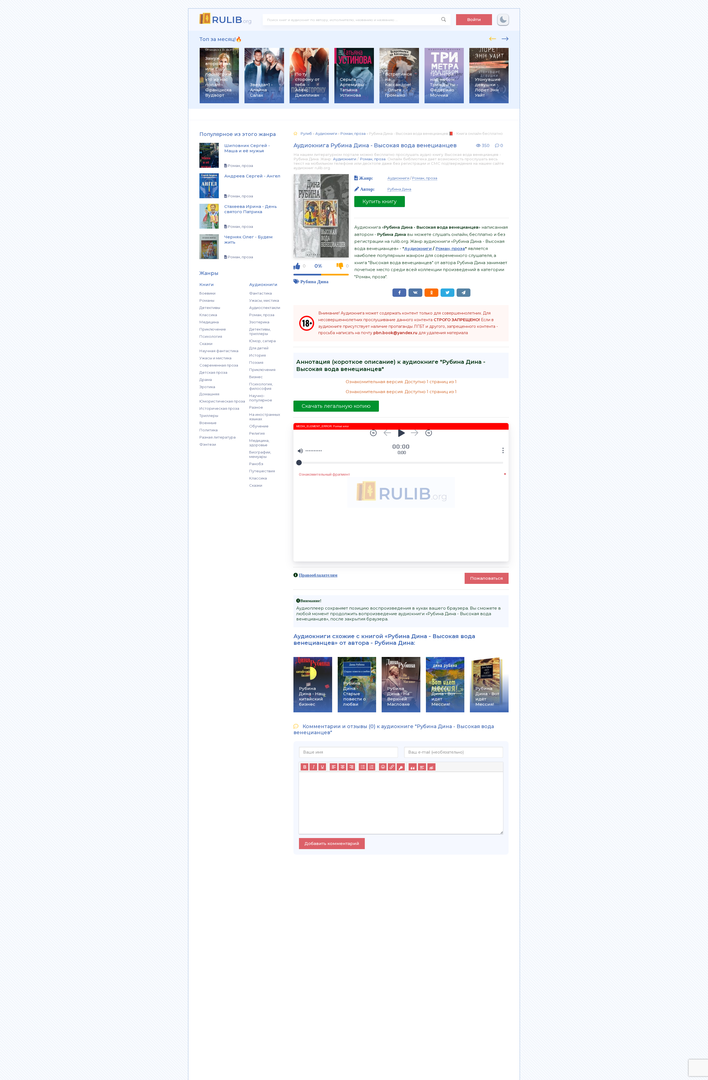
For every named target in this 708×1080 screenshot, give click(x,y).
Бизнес (256, 377)
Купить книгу (380, 202)
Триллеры (208, 415)
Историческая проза (219, 408)
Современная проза (218, 365)
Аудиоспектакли (264, 307)
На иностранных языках (264, 416)
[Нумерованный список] (371, 766)
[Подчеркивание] (322, 766)
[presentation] (492, 38)
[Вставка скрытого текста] (431, 766)
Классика (208, 315)
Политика (208, 430)
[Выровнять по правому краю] (351, 766)
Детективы (209, 307)
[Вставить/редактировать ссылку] (391, 766)
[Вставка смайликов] (383, 766)
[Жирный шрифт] (304, 766)
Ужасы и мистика (215, 358)
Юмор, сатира (262, 341)
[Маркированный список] (362, 766)
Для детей (259, 348)
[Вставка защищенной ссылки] (401, 766)
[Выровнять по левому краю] (333, 766)
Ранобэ (256, 464)
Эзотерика (259, 322)
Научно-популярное (260, 397)
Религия (257, 433)
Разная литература (217, 437)
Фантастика (260, 293)
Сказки (205, 343)
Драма (205, 379)
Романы (206, 300)
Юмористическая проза (222, 401)
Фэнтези (207, 444)
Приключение (212, 329)
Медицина (209, 322)
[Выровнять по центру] (342, 766)
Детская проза (213, 372)
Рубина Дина (314, 281)
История (257, 355)
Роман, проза (261, 315)
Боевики (207, 293)
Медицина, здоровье (259, 442)
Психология (210, 336)
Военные (208, 423)
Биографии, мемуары (260, 454)
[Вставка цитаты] (412, 766)
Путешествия (262, 471)
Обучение (259, 426)
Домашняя (209, 394)
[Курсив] (313, 766)
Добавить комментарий (331, 843)
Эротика (207, 387)
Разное (256, 407)
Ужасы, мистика (264, 300)
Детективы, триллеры (260, 331)
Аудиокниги (344, 159)
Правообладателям (318, 575)
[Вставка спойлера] (422, 766)
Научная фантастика (218, 351)
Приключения (262, 369)
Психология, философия (261, 386)
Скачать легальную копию (336, 406)
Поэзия (256, 362)
